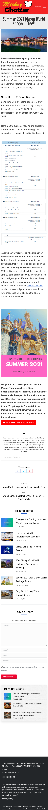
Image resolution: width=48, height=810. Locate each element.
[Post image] (7, 522)
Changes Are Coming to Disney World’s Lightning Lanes (31, 521)
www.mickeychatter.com (12, 457)
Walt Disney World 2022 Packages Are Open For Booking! (27, 564)
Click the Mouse (35, 285)
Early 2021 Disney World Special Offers (27, 593)
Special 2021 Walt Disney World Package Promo (31, 579)
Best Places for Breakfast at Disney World (27, 703)
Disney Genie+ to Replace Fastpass (28, 548)
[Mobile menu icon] (44, 7)
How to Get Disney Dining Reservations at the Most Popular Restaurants (27, 714)
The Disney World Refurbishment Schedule (28, 535)
